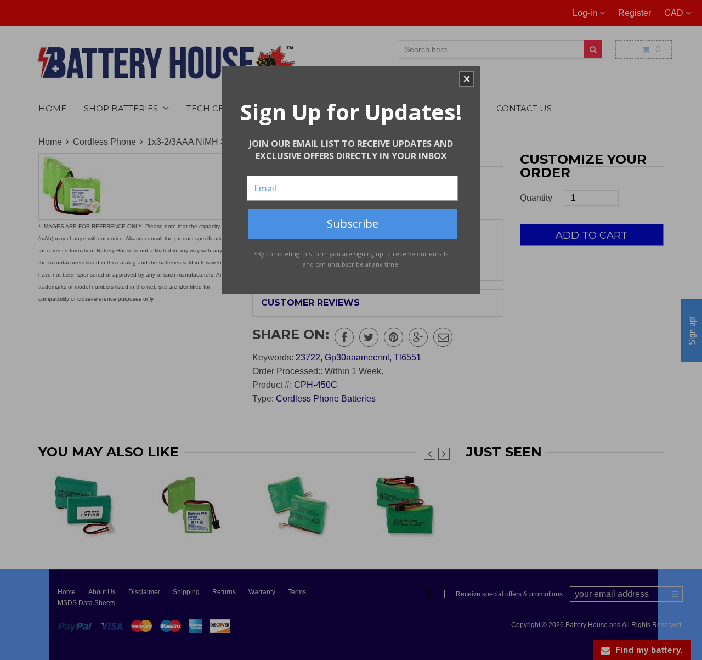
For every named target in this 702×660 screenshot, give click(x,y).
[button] (466, 79)
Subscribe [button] (352, 223)
